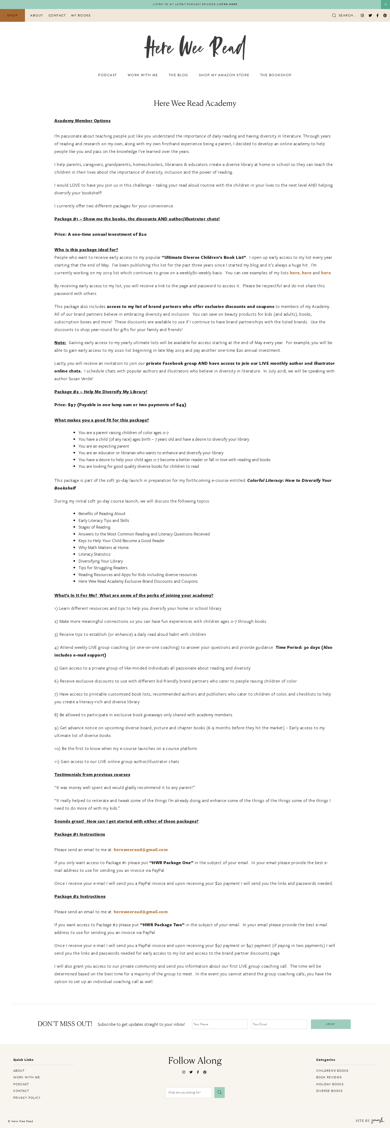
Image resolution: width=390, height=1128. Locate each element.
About (36, 15)
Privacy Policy (27, 1097)
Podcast (107, 75)
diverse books (329, 1090)
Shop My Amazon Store (224, 75)
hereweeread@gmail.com (141, 849)
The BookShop (276, 75)
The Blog (178, 75)
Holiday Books (330, 1084)
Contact (57, 15)
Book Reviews (329, 1077)
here (295, 272)
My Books (80, 15)
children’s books (332, 1070)
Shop (12, 15)
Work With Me (143, 75)
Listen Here (227, 4)
